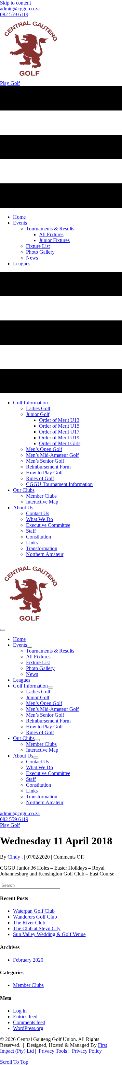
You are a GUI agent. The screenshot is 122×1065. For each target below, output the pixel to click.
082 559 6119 (14, 14)
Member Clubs (28, 985)
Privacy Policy (87, 1051)
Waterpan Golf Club (34, 911)
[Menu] (2, 630)
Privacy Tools (53, 1051)
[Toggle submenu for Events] (29, 647)
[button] (14, 1062)
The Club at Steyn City (37, 928)
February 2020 (28, 960)
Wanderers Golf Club (35, 917)
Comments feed (29, 1022)
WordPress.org (28, 1028)
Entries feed (25, 1016)
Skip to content (15, 3)
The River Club (29, 922)
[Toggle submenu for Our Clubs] (37, 740)
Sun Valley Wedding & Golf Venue (49, 934)
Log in (20, 1010)
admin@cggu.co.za (20, 8)
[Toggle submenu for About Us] (35, 757)
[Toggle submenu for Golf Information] (50, 688)
